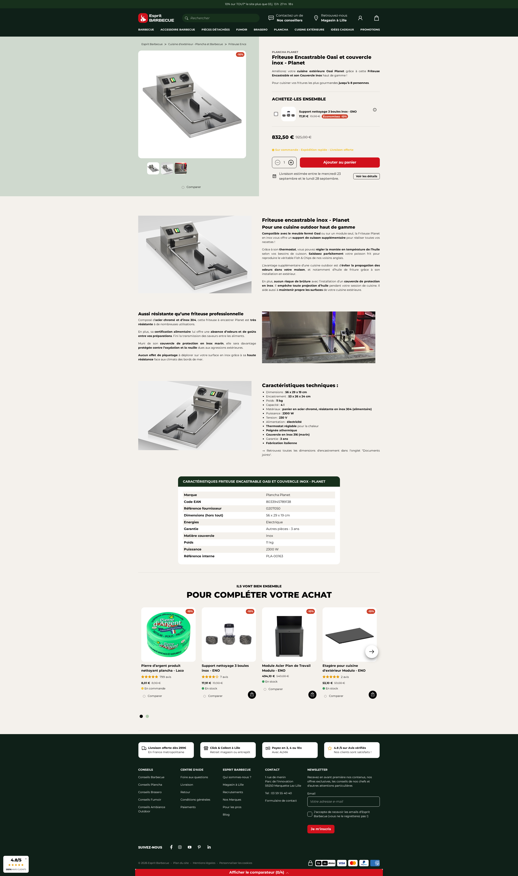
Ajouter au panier (339, 162)
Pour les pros (232, 807)
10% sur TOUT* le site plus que (246, 4)
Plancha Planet (285, 52)
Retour (185, 792)
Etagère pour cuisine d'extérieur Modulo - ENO (344, 668)
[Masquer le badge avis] (26, 859)
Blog (226, 814)
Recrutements (233, 792)
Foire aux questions (194, 777)
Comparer (194, 187)
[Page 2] (147, 716)
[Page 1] (141, 716)
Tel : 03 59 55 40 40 (278, 793)
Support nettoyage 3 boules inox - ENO (328, 111)
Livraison (186, 784)
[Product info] (374, 109)
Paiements (188, 807)
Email (311, 793)
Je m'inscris (321, 829)
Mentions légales (204, 862)
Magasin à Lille (233, 784)
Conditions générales (195, 799)
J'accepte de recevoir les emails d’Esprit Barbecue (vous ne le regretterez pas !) (342, 814)
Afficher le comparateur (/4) (256, 872)
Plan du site (181, 862)
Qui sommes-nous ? (237, 777)
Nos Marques (232, 799)
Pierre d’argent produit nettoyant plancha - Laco (162, 668)
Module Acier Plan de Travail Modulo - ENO (286, 668)
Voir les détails (366, 176)
